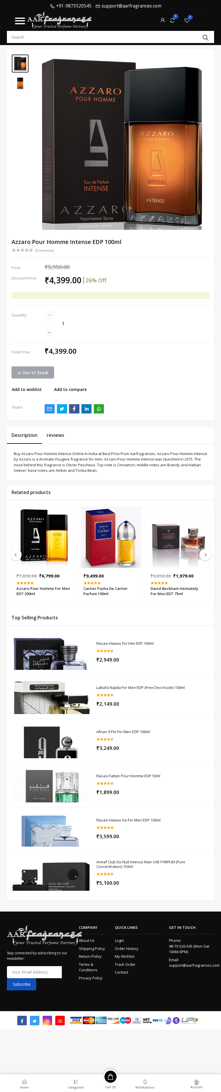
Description (24, 435)
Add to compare (70, 389)
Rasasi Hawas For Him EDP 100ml (125, 643)
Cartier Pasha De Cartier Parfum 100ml (105, 591)
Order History (126, 948)
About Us (87, 940)
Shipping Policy (92, 948)
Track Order (125, 964)
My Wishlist (124, 956)
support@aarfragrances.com (194, 965)
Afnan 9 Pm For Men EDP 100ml (123, 732)
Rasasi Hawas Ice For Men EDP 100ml (128, 820)
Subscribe (22, 984)
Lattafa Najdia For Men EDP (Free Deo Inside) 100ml (140, 687)
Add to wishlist (27, 389)
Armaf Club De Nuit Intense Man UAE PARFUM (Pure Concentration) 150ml (140, 864)
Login (119, 940)
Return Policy (90, 956)
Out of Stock (34, 372)
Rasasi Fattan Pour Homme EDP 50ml (128, 776)
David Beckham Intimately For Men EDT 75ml (174, 591)
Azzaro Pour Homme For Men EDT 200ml (43, 591)
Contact (121, 972)
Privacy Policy (90, 978)
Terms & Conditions (88, 967)
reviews (55, 435)
